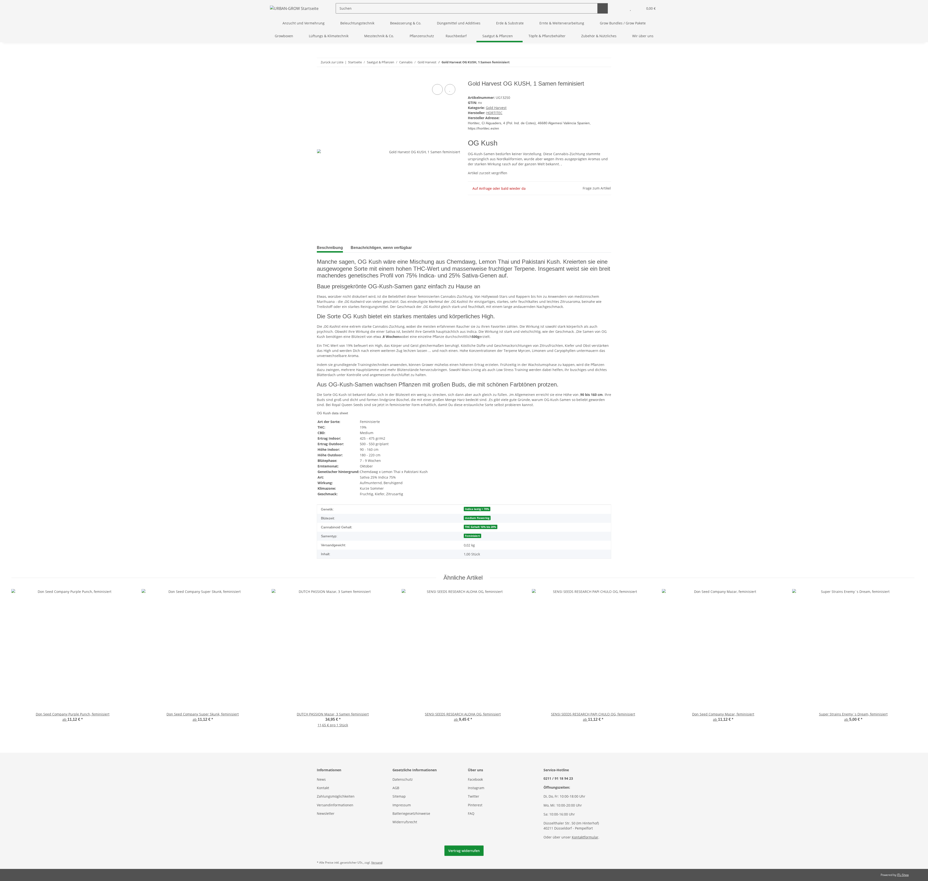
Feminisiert (472, 536)
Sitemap (399, 796)
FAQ (471, 813)
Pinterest (475, 805)
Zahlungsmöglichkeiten (336, 796)
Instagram (476, 788)
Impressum (401, 805)
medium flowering (477, 518)
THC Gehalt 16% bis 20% (480, 527)
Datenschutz (402, 779)
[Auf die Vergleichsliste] (437, 89)
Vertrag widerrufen (464, 850)
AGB (395, 788)
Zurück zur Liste (332, 62)
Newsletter (325, 813)
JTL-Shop (903, 875)
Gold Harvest (496, 107)
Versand (376, 862)
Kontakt (323, 788)
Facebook (475, 779)
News (321, 779)
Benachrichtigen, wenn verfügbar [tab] (381, 248)
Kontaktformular (585, 837)
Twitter (473, 796)
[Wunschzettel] (630, 8)
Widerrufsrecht (404, 822)
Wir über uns (642, 36)
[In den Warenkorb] (321, 77)
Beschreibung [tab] (330, 248)
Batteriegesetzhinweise (411, 813)
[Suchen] (602, 8)
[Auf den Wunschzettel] (450, 89)
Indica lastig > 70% (477, 509)
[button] (621, 8)
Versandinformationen (335, 805)
